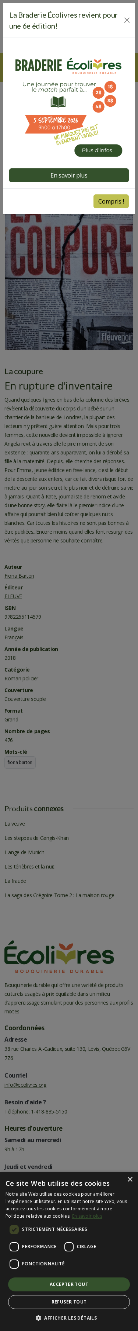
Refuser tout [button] (69, 1302)
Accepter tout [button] (69, 1284)
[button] (69, 1318)
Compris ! (111, 201)
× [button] (129, 1179)
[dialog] (69, 1251)
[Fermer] (127, 20)
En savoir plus (87, 1216)
